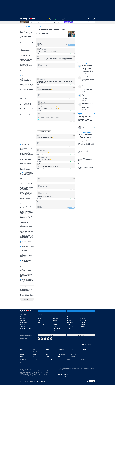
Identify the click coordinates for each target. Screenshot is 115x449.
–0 (74, 53)
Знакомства (31, 16)
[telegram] (39, 338)
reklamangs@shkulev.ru (62, 367)
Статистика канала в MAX (25, 330)
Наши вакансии (23, 324)
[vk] (42, 338)
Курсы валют (59, 16)
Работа (68, 324)
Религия (68, 328)
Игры (71, 16)
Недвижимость (23, 16)
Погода (36, 16)
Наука (54, 326)
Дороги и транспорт (42, 324)
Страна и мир (83, 320)
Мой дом (55, 324)
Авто (39, 316)
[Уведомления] (91, 19)
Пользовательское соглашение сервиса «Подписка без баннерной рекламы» (71, 377)
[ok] (45, 338)
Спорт (81, 316)
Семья (68, 330)
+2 (70, 91)
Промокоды (75, 16)
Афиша (48, 16)
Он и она (69, 316)
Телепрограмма (42, 16)
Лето (54, 322)
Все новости (27, 26)
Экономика (82, 324)
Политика (69, 320)
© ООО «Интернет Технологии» (39, 381)
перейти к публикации (43, 26)
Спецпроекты (83, 326)
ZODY (68, 16)
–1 (74, 110)
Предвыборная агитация (25, 328)
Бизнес (39, 318)
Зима (54, 316)
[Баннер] (24, 22)
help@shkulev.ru (28, 376)
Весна (39, 320)
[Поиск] (88, 19)
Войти (41, 44)
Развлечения (70, 326)
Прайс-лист (22, 318)
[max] (48, 338)
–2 (74, 122)
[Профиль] (93, 19)
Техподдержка (23, 326)
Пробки (64, 16)
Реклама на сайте (24, 316)
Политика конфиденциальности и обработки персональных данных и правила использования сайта (75, 376)
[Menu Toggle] (21, 19)
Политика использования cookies (64, 372)
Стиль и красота (83, 318)
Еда (38, 326)
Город (39, 322)
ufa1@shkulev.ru (33, 375)
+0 (70, 84)
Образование (56, 330)
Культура (55, 320)
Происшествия (70, 322)
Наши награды (23, 322)
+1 (70, 53)
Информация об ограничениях (63, 371)
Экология (82, 322)
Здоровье (40, 330)
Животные (40, 328)
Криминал (55, 318)
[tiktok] (51, 338)
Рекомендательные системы (63, 374)
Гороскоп (53, 16)
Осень (68, 318)
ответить (39, 53)
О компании (23, 320)
